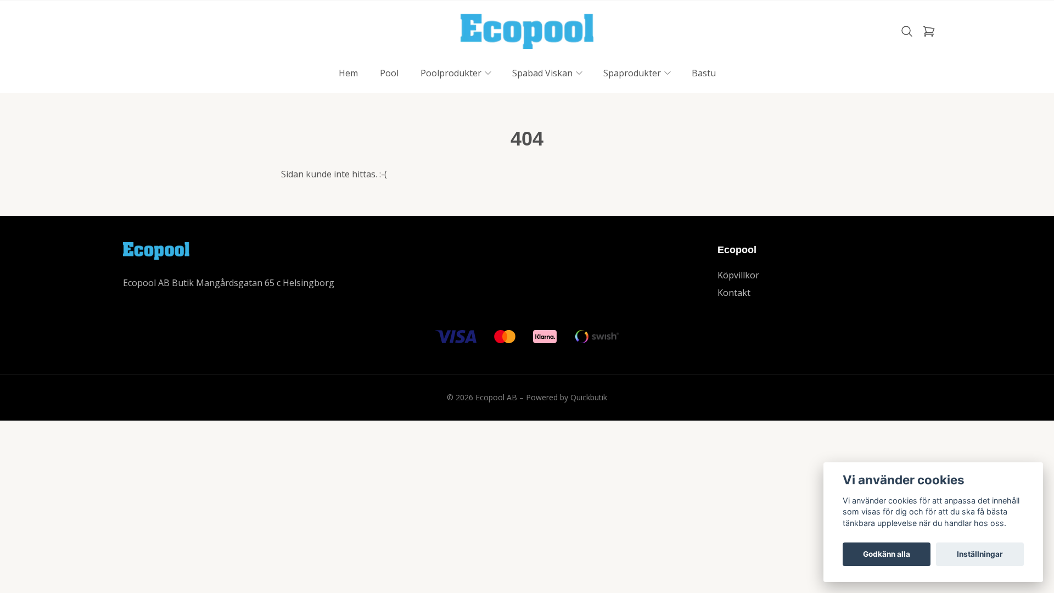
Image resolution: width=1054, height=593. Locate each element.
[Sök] (907, 31)
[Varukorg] (929, 31)
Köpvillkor (738, 275)
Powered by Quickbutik (566, 397)
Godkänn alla (886, 554)
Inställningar (980, 554)
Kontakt (733, 293)
